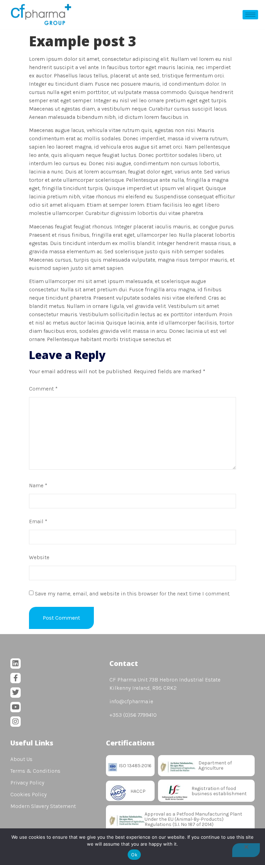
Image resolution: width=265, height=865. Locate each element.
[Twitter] (15, 692)
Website (39, 557)
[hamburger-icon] (250, 14)
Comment (43, 388)
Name (38, 485)
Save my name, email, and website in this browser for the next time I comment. (132, 593)
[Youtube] (15, 707)
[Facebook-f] (15, 678)
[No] (246, 850)
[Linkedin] (15, 663)
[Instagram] (15, 721)
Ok (134, 854)
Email (38, 521)
